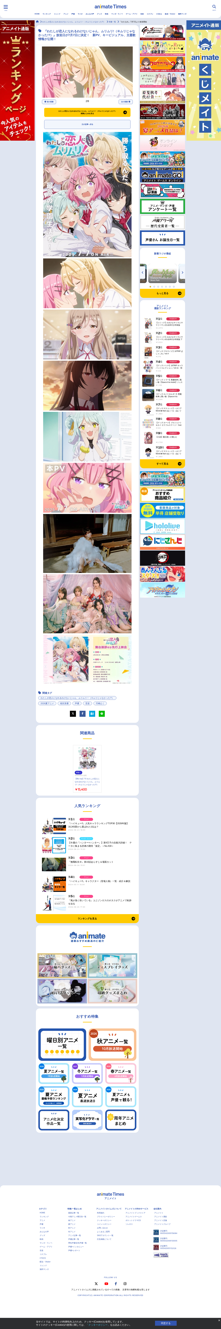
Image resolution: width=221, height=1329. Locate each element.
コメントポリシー (104, 1224)
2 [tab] (154, 286)
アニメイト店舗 (160, 1220)
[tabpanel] (162, 273)
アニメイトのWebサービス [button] (136, 1209)
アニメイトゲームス (134, 1217)
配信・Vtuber (170, 14)
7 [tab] (174, 286)
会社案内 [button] (157, 1209)
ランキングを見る (87, 918)
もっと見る (163, 293)
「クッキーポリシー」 (98, 1325)
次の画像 (124, 102)
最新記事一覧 (73, 1213)
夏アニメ (71, 1224)
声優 (73, 14)
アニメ (65, 14)
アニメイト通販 (160, 1217)
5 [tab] (166, 286)
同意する (166, 1323)
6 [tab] (170, 286)
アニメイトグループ (162, 1224)
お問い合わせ (102, 1228)
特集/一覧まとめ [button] (75, 1209)
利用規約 (100, 1213)
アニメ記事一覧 (74, 1235)
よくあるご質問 (103, 1232)
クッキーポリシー (104, 1220)
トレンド (57, 14)
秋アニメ (71, 1228)
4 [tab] (162, 286)
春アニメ (71, 1220)
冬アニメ (71, 1232)
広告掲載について (104, 1239)
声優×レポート (74, 1250)
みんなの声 (90, 14)
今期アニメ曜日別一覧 (77, 1217)
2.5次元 (159, 14)
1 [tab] (151, 286)
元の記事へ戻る (87, 124)
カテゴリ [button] (43, 1209)
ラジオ (80, 14)
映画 (106, 14)
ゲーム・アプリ (131, 14)
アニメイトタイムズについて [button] (109, 1209)
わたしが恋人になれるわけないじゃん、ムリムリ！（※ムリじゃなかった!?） (77, 698)
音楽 (142, 14)
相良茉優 (64, 703)
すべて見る (163, 463)
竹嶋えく (100, 703)
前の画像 (50, 102)
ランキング (47, 14)
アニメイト (158, 1213)
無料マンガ (182, 14)
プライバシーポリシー (106, 1217)
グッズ (99, 14)
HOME (37, 14)
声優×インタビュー (76, 1247)
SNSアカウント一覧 (105, 1235)
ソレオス (129, 1224)
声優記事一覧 (73, 1239)
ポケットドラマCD (133, 1220)
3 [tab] (158, 286)
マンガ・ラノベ (117, 14)
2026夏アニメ (47, 703)
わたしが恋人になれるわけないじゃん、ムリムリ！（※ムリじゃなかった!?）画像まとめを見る (87, 112)
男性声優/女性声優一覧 (77, 1243)
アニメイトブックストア (135, 1213)
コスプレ (150, 14)
